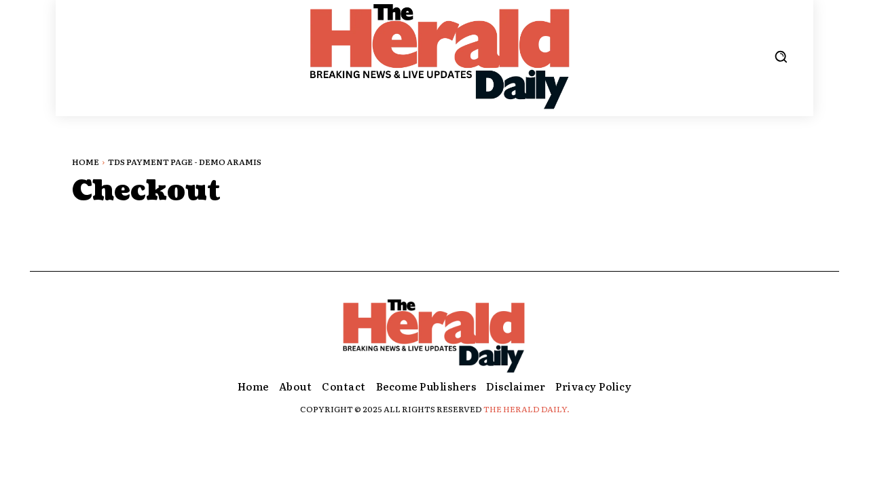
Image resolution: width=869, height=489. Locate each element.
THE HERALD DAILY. (526, 409)
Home (85, 162)
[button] (780, 56)
